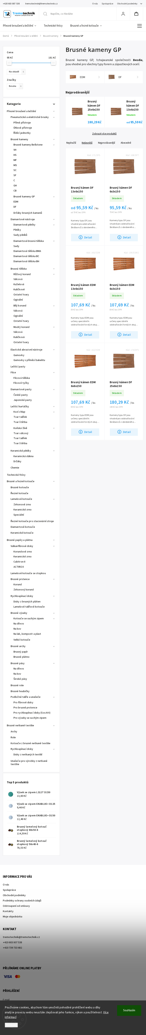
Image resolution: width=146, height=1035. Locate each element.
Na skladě (16, 71)
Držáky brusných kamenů (27, 213)
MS (15, 165)
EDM (15, 202)
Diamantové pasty (21, 389)
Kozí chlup (19, 412)
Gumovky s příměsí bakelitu (29, 360)
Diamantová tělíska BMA (27, 251)
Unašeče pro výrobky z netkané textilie (29, 762)
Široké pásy (20, 679)
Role (13, 737)
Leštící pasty (18, 367)
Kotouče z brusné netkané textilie (30, 743)
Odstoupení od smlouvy (16, 906)
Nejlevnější (87, 143)
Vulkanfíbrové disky (22, 546)
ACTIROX (18, 567)
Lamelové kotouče (21, 499)
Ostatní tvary (21, 295)
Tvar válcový (20, 433)
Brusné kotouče (20, 487)
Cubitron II (19, 562)
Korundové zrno (22, 552)
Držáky (17, 461)
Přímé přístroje (22, 123)
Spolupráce (107, 3)
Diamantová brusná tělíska (28, 241)
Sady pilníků (20, 235)
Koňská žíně (20, 428)
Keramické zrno (22, 510)
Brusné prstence (20, 579)
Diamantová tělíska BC (26, 256)
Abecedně (126, 143)
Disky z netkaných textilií (27, 754)
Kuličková (19, 337)
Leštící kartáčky (20, 406)
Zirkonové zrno (22, 504)
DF (14, 207)
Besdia (15, 86)
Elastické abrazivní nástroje (26, 350)
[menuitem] (21, 26)
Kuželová (18, 284)
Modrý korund (21, 327)
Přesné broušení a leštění (21, 111)
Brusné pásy (18, 663)
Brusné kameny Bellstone (28, 145)
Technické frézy (16, 475)
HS (15, 155)
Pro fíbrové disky (23, 702)
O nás (95, 3)
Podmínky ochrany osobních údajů (22, 901)
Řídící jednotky (22, 133)
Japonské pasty (22, 400)
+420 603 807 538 (12, 942)
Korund (17, 584)
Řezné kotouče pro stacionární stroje (32, 521)
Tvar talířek (20, 417)
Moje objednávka (12, 917)
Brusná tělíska (19, 269)
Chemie (15, 468)
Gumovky (18, 355)
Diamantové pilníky (24, 225)
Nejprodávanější (106, 143)
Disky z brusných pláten (26, 602)
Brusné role (17, 685)
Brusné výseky (19, 613)
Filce (13, 372)
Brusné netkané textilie (20, 725)
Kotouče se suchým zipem (28, 618)
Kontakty (8, 911)
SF (14, 175)
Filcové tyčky (21, 383)
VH (14, 150)
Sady (16, 246)
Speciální (18, 515)
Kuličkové (19, 289)
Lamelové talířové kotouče (29, 607)
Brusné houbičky (20, 691)
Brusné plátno (21, 657)
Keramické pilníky (21, 451)
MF (15, 160)
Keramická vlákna (23, 456)
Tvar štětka (20, 422)
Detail (88, 237)
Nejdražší (71, 143)
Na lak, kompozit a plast (27, 634)
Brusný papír (20, 652)
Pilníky (17, 230)
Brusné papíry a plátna (20, 540)
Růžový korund (22, 274)
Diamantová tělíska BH (26, 261)
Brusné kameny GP (24, 197)
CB (15, 191)
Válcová (17, 279)
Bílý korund (19, 306)
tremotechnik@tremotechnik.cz (21, 937)
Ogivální (18, 300)
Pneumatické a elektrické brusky (30, 117)
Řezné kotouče (19, 493)
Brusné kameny (19, 139)
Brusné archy (18, 646)
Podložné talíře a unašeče (26, 697)
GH (15, 186)
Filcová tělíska (21, 378)
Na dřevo (18, 624)
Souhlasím (129, 1010)
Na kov (17, 629)
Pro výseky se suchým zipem (30, 718)
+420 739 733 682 (12, 948)
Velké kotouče (21, 640)
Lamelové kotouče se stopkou (28, 573)
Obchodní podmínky (127, 3)
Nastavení (11, 1025)
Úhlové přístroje (22, 128)
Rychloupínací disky (22, 596)
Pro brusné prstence (25, 708)
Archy (14, 732)
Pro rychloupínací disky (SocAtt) (31, 713)
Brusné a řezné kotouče (20, 481)
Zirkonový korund (23, 590)
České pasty (20, 395)
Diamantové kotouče (23, 527)
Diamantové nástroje (23, 219)
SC (15, 170)
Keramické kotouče (22, 533)
